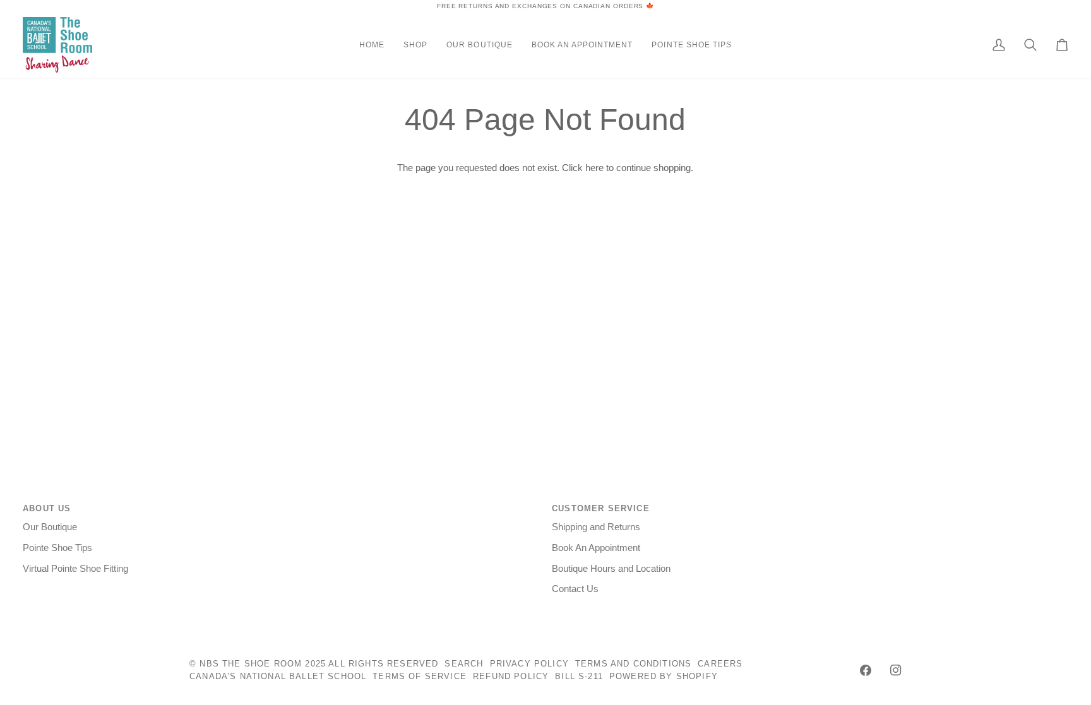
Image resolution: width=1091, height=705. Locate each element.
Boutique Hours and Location (611, 569)
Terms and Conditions (633, 663)
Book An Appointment (596, 548)
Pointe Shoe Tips (57, 548)
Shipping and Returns (596, 527)
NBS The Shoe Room (251, 663)
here (594, 168)
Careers (720, 663)
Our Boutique (50, 527)
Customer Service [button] (601, 508)
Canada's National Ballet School (277, 676)
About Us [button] (47, 508)
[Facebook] (865, 670)
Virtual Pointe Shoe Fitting (75, 569)
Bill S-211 (579, 676)
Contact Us (575, 589)
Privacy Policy (529, 663)
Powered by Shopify (663, 676)
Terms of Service (420, 676)
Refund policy (511, 676)
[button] (415, 44)
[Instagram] (896, 670)
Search (463, 663)
